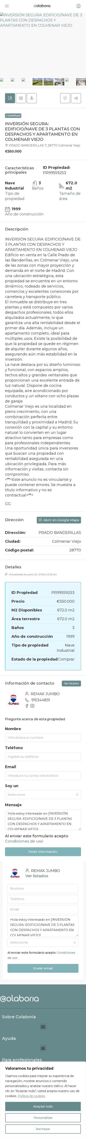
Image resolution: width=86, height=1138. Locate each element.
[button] (65, 98)
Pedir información (43, 852)
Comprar (13, 115)
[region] (43, 1100)
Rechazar (43, 1129)
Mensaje (13, 805)
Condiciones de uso (24, 841)
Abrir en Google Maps (61, 520)
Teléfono (14, 748)
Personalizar (43, 1118)
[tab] (10, 98)
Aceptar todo (43, 1106)
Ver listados (71, 683)
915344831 (40, 700)
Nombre (13, 729)
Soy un (11, 786)
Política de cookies (31, 1096)
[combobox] (43, 794)
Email (10, 767)
